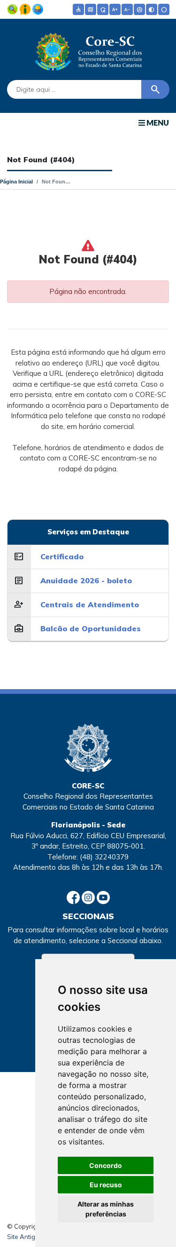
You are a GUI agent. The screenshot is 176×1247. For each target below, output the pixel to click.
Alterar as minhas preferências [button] (105, 1209)
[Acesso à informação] (26, 8)
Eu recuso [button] (106, 1185)
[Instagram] (89, 896)
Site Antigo (23, 1236)
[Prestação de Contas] (37, 8)
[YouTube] (103, 896)
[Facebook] (74, 896)
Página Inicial (16, 181)
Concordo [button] (105, 1165)
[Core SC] (88, 49)
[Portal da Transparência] (13, 8)
